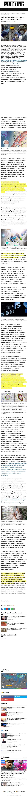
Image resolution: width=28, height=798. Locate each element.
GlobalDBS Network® (5, 21)
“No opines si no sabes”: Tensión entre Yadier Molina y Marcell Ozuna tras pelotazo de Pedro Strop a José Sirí (13, 773)
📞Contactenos (14, 792)
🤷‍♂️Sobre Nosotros (11, 791)
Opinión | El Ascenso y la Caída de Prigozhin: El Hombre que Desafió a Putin (16, 734)
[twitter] (20, 696)
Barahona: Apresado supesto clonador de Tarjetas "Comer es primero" (16, 724)
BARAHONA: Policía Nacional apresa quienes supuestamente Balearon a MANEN (16, 719)
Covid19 (5, 13)
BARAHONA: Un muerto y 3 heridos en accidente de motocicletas (15, 713)
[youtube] (7, 699)
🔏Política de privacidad (20, 791)
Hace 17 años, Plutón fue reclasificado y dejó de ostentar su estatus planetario (16, 617)
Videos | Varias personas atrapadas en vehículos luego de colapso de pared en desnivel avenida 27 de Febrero (15, 784)
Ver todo (24, 757)
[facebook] (7, 696)
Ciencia (5, 605)
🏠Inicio (4, 791)
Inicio (2, 13)
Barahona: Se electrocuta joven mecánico (16, 707)
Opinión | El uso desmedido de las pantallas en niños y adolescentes (16, 745)
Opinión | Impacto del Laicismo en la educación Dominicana (14, 740)
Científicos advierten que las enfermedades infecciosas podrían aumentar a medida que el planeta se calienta (16, 623)
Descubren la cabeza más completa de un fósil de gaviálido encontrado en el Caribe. (17, 629)
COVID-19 (9, 605)
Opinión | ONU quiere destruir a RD (14, 750)
